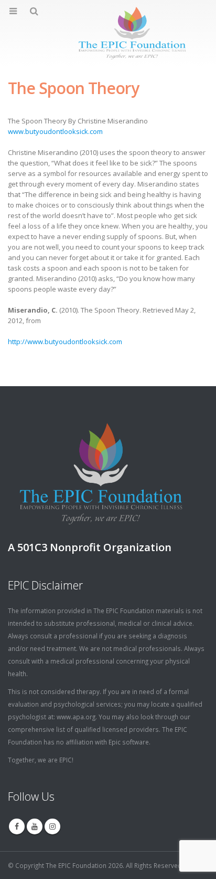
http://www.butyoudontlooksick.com (65, 341)
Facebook (17, 826)
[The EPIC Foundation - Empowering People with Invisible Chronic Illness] (108, 33)
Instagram (52, 826)
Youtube (34, 826)
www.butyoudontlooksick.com (55, 131)
